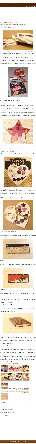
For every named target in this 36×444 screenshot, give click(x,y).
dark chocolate (7, 407)
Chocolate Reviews (11, 24)
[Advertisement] (17, 14)
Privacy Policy (25, 441)
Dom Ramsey (6, 24)
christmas (9, 409)
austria (6, 409)
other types (15, 407)
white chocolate (20, 407)
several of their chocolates (5, 63)
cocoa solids (27, 407)
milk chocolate (11, 407)
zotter (12, 409)
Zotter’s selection (26, 356)
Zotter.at (4, 406)
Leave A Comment (24, 24)
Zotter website (13, 98)
